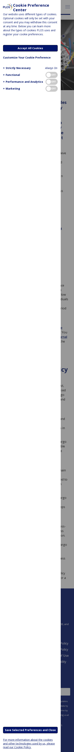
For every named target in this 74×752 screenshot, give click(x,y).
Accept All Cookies (30, 48)
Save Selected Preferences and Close (30, 730)
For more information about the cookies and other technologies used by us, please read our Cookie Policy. (29, 743)
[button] (17, 68)
